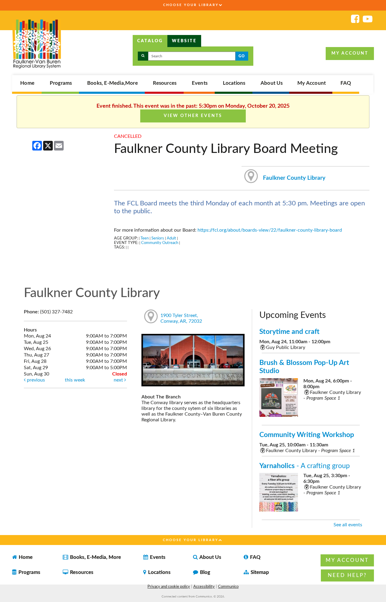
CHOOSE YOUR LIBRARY (191, 5)
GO (242, 56)
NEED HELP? (347, 575)
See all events (348, 524)
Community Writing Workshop (306, 434)
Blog (204, 572)
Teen (145, 238)
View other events (193, 116)
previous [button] (35, 380)
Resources (164, 83)
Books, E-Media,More (112, 83)
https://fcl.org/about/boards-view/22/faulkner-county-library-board (270, 230)
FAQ (345, 83)
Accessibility (204, 587)
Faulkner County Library (294, 178)
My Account (311, 83)
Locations (234, 83)
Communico (228, 587)
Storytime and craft (289, 331)
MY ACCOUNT (349, 53)
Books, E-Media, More (95, 557)
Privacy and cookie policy (168, 587)
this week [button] (75, 380)
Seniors (157, 238)
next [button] (119, 380)
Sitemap (259, 572)
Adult (171, 238)
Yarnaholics (304, 465)
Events (199, 83)
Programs (61, 83)
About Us (272, 83)
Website (184, 41)
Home (27, 83)
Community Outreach (159, 243)
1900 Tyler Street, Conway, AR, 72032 (181, 318)
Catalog (150, 41)
